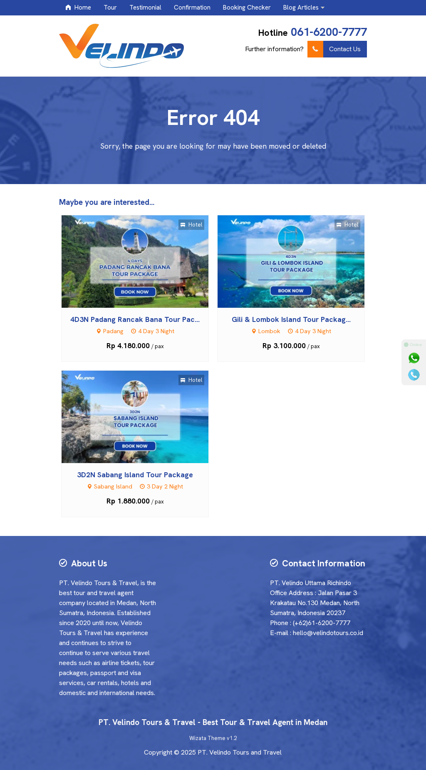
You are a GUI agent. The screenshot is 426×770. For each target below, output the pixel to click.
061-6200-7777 (329, 32)
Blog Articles (301, 7)
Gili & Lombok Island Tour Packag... (291, 319)
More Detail (143, 261)
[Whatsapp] (414, 358)
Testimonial (145, 7)
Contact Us (345, 49)
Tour (110, 7)
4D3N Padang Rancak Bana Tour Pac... (135, 319)
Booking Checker (247, 7)
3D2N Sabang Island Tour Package (135, 474)
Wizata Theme (207, 738)
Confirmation (192, 7)
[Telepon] (414, 375)
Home (82, 7)
